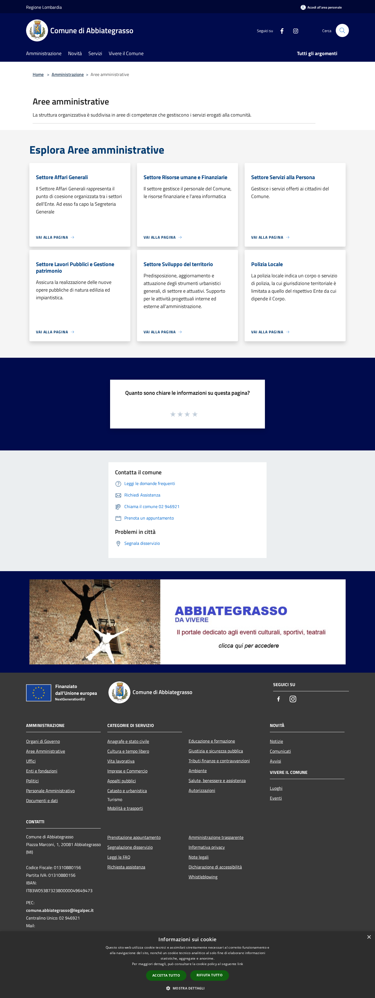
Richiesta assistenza (126, 867)
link (240, 964)
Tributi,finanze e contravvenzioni (219, 760)
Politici (32, 780)
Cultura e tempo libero (128, 751)
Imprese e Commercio (127, 771)
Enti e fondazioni (41, 771)
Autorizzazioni (202, 790)
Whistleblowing (203, 876)
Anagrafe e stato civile (128, 741)
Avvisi (275, 761)
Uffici (31, 761)
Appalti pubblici (121, 780)
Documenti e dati (42, 800)
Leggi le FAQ (118, 857)
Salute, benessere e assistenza (217, 780)
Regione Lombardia (44, 7)
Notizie (276, 741)
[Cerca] (342, 30)
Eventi (276, 798)
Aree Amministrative (45, 751)
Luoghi (276, 788)
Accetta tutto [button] (166, 975)
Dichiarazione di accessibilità (215, 867)
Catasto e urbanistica (127, 790)
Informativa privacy (207, 847)
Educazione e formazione (212, 741)
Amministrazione (68, 74)
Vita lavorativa (121, 761)
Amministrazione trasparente (216, 837)
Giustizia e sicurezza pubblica (216, 751)
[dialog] (187, 964)
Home (38, 74)
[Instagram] (293, 30)
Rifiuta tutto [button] (210, 975)
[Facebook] (279, 30)
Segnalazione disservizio (130, 847)
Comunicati (280, 751)
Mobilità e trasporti (125, 808)
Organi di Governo (43, 741)
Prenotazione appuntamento (134, 837)
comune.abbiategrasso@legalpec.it (60, 910)
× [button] (369, 937)
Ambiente (198, 770)
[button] (187, 988)
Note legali (199, 857)
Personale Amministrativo (50, 790)
